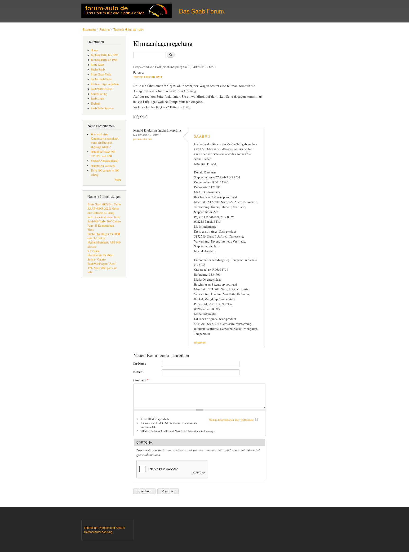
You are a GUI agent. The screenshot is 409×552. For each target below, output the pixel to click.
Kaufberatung (99, 94)
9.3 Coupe (94, 251)
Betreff (137, 371)
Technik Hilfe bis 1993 (104, 55)
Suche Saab (98, 69)
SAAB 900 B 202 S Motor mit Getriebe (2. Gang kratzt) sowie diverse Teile (104, 213)
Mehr (118, 180)
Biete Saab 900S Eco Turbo (104, 204)
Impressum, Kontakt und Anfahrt (104, 528)
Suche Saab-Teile (101, 79)
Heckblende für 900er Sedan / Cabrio (100, 257)
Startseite (89, 29)
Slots (91, 230)
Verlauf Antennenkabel (105, 161)
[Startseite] (127, 11)
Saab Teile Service (102, 108)
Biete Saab (97, 65)
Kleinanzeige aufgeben (105, 84)
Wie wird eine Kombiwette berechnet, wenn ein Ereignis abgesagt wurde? (105, 140)
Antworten (200, 342)
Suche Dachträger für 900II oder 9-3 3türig (104, 236)
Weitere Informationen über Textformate (231, 420)
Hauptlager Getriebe (103, 166)
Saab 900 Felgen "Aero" (102, 264)
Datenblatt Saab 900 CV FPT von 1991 (103, 154)
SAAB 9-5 (202, 136)
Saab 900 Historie (101, 89)
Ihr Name (139, 363)
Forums (104, 29)
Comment (141, 380)
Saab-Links (97, 99)
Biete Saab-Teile (101, 74)
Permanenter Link (142, 139)
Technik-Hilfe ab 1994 (104, 60)
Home (94, 50)
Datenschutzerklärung (98, 532)
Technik (95, 104)
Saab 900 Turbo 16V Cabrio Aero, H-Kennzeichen (104, 223)
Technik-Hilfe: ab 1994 (128, 29)
